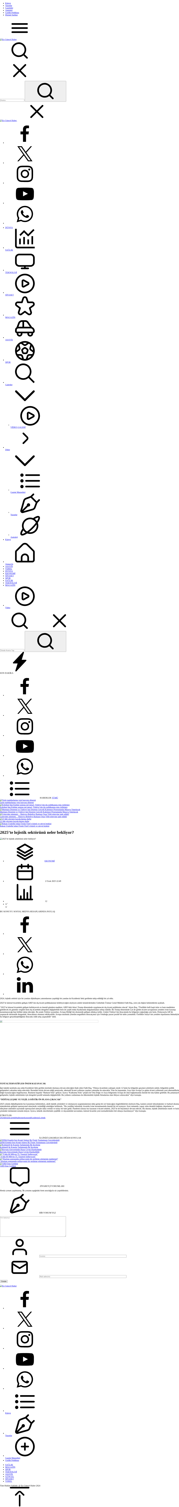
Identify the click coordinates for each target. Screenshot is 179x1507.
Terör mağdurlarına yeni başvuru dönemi (17, 802)
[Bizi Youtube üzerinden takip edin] (25, 203)
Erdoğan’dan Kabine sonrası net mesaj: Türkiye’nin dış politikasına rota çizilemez (33, 807)
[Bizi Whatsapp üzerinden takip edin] (25, 223)
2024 (2, 1118)
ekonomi (27, 1118)
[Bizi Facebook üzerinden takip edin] (25, 143)
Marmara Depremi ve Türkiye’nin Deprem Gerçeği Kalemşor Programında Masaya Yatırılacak (39, 812)
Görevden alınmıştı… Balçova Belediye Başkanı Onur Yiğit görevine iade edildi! (33, 816)
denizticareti (9, 1118)
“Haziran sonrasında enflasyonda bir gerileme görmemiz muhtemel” (28, 1161)
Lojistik (42, 1118)
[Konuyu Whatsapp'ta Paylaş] (25, 974)
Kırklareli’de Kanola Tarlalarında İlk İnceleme (19, 1147)
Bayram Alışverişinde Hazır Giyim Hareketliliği (19, 1152)
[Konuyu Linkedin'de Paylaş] (25, 994)
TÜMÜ (55, 798)
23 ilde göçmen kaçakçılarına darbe (14, 821)
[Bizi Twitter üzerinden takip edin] (25, 163)
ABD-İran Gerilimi (8, 1166)
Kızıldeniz (35, 1118)
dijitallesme (18, 1118)
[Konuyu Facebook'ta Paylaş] (25, 934)
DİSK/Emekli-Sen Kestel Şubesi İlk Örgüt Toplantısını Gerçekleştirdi (28, 1142)
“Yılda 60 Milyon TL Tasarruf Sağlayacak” (18, 1157)
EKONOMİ (50, 861)
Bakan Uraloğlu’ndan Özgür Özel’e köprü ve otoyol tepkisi (24, 826)
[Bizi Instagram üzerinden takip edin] (25, 183)
